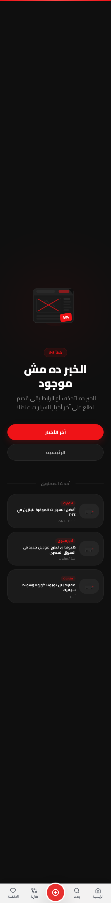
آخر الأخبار (55, 432)
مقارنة (34, 896)
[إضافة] (55, 892)
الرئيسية (55, 452)
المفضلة (13, 896)
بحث (76, 896)
